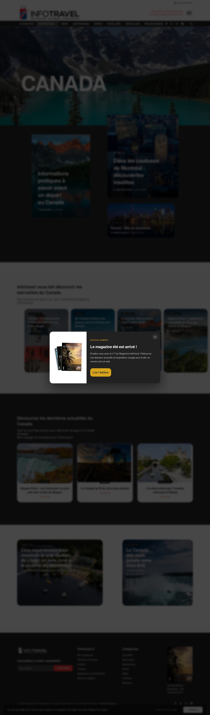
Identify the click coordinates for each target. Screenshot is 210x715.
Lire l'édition (101, 372)
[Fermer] (155, 337)
